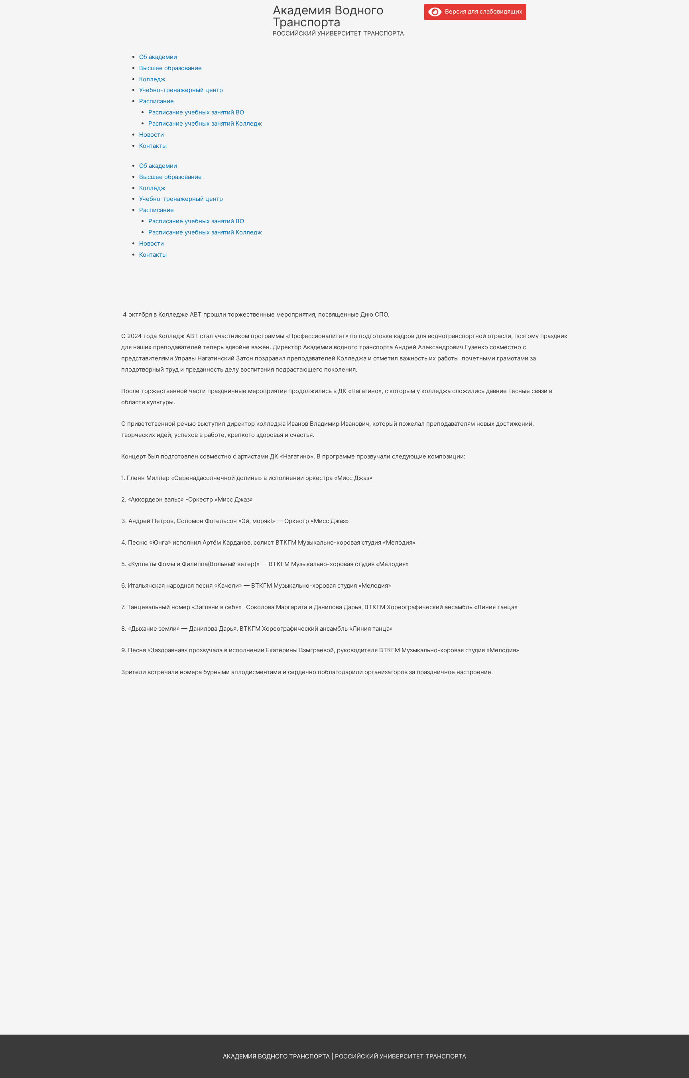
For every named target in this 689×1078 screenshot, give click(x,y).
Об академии (158, 57)
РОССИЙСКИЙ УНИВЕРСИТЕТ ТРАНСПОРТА (400, 1056)
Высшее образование (170, 68)
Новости (151, 134)
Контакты (153, 146)
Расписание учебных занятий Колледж (205, 123)
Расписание (156, 101)
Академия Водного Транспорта (328, 16)
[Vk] (434, 30)
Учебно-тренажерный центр (181, 90)
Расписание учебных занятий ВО (196, 112)
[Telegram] (456, 30)
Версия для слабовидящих (482, 11)
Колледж (152, 79)
